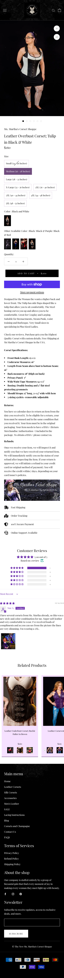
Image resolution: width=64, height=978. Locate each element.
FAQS (7, 837)
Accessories (10, 798)
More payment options (32, 292)
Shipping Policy (12, 864)
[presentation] (45, 750)
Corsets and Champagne (17, 826)
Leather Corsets (12, 786)
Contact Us (10, 831)
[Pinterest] (20, 894)
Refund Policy (11, 858)
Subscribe (16, 933)
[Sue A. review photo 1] (8, 641)
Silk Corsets (10, 792)
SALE (7, 809)
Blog (6, 820)
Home (7, 781)
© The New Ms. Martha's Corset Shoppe (32, 946)
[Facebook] (5, 894)
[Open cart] (59, 10)
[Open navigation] (4, 10)
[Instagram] (13, 894)
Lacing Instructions (14, 815)
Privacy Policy (11, 853)
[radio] (16, 163)
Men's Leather (11, 803)
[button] (17, 568)
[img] (7, 603)
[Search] (53, 10)
